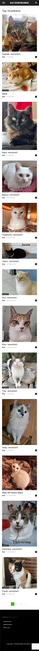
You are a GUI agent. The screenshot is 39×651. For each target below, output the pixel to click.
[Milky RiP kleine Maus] (19, 473)
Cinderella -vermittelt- (12, 235)
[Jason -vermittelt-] (19, 251)
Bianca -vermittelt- (11, 195)
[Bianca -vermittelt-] (19, 176)
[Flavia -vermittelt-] (19, 573)
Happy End (5, 50)
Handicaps (5, 90)
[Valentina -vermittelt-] (19, 524)
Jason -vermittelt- (10, 261)
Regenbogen (6, 489)
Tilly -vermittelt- (10, 391)
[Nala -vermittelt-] (19, 126)
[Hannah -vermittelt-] (19, 33)
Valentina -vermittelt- (12, 549)
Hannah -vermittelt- (11, 54)
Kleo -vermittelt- (10, 344)
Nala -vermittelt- (10, 152)
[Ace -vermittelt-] (19, 282)
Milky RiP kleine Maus (12, 492)
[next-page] (25, 604)
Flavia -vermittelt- (10, 591)
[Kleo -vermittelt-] (19, 324)
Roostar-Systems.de (13, 617)
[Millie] (19, 76)
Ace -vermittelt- (9, 297)
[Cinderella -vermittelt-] (19, 217)
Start (3, 8)
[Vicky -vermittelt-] (19, 422)
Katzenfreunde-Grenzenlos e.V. (23, 644)
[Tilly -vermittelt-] (19, 370)
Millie (4, 94)
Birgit (3, 57)
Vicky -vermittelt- (10, 447)
